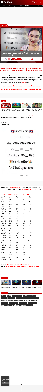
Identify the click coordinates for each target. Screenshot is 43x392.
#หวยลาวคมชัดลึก (23, 303)
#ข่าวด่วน (14, 295)
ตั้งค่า (5, 384)
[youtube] (37, 2)
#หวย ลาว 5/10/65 (5, 305)
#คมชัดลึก (20, 295)
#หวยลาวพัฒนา (4, 303)
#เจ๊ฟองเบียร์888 (11, 298)
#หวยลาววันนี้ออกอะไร (13, 303)
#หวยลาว (34, 295)
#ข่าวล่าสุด (3, 295)
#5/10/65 (30, 305)
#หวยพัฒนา (35, 300)
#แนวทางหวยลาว (27, 300)
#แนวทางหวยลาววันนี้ (19, 300)
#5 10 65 (13, 305)
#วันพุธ (29, 303)
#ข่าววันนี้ (9, 295)
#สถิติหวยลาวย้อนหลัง (21, 298)
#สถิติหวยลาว (29, 298)
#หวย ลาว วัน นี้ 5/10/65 (21, 305)
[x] (34, 2)
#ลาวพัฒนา (10, 300)
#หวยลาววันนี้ (4, 300)
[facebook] (32, 2)
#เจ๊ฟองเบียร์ (3, 298)
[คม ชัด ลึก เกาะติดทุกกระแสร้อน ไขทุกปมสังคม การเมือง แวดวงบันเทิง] (21, 2)
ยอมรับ (5, 382)
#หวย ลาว (35, 303)
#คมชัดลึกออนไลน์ (26, 295)
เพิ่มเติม (3, 380)
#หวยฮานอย (36, 298)
